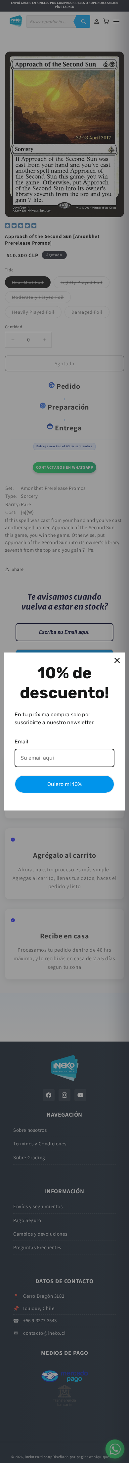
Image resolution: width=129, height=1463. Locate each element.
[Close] (117, 660)
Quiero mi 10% (64, 784)
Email (21, 741)
